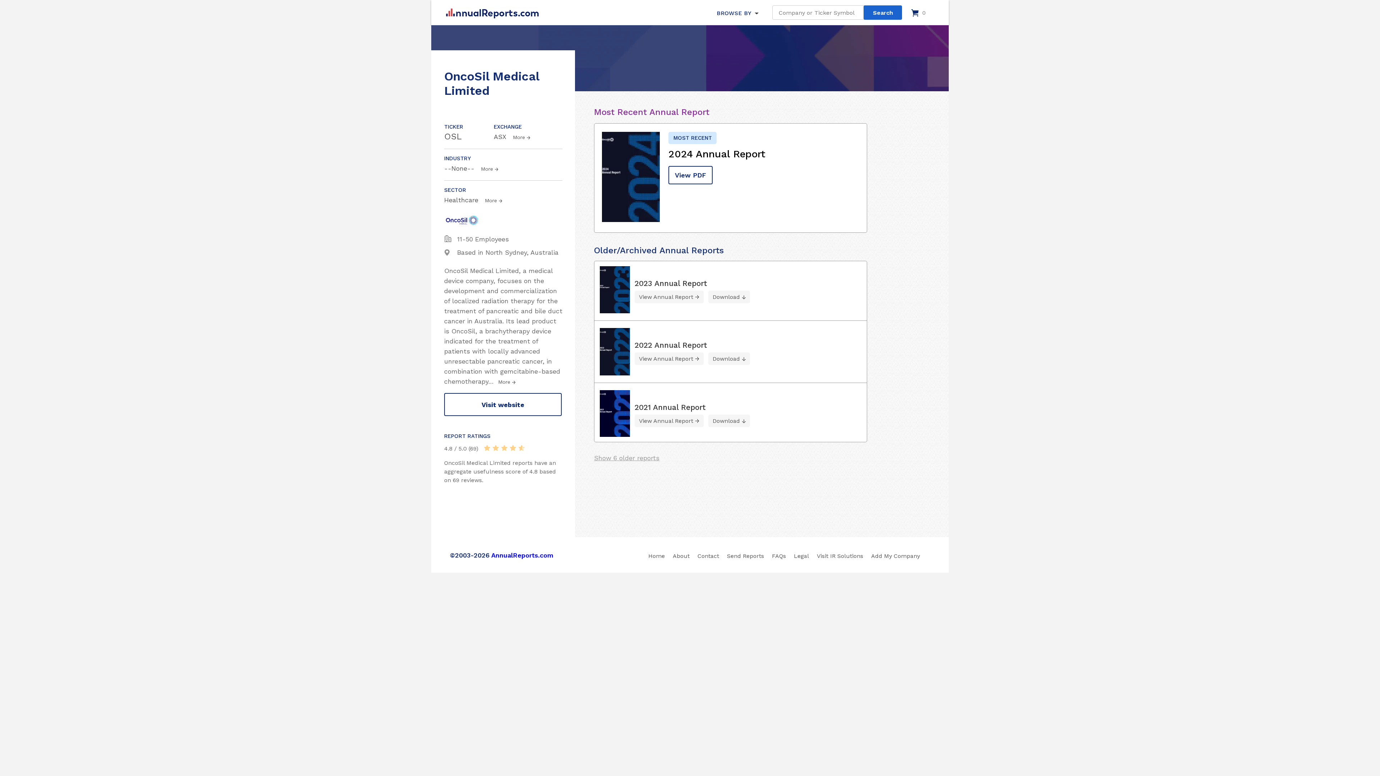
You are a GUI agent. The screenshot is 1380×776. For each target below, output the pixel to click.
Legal (801, 556)
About (681, 556)
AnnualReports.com (522, 555)
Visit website (503, 404)
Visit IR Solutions (840, 556)
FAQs (779, 556)
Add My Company (895, 556)
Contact (708, 556)
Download (726, 297)
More (519, 137)
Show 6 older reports (626, 458)
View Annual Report (666, 297)
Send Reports (745, 556)
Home (656, 556)
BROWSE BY (734, 13)
